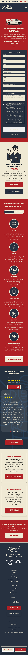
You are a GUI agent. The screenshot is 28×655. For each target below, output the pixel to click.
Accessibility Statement (14, 627)
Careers (14, 590)
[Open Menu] (26, 7)
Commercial (14, 581)
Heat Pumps (14, 320)
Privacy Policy (14, 624)
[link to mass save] (18, 562)
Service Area (14, 592)
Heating (14, 253)
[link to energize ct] (9, 562)
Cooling (14, 230)
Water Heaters (14, 298)
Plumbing (14, 277)
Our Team (14, 588)
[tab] (10, 431)
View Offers (22, 1)
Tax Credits (14, 595)
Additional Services (14, 579)
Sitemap (14, 629)
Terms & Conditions (14, 621)
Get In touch (14, 129)
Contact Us (14, 597)
